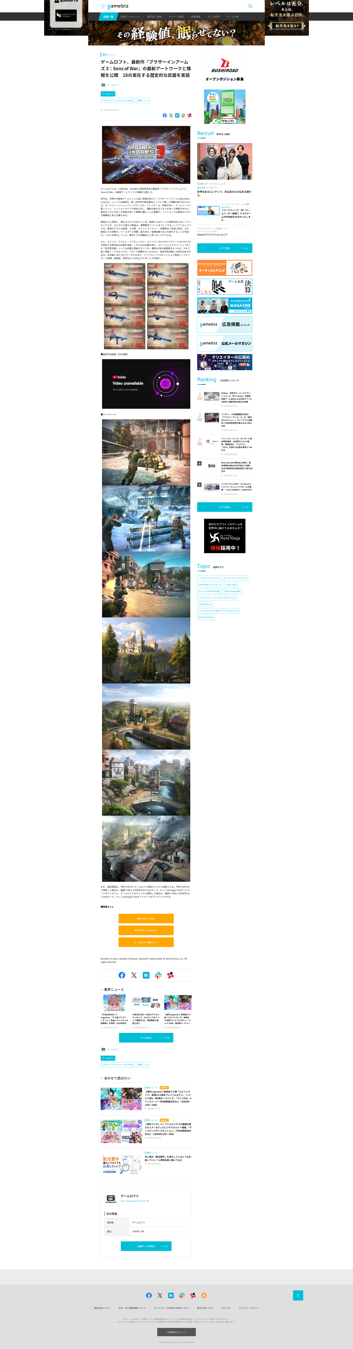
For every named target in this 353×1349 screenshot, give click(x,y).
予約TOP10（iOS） (146, 918)
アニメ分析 (233, 16)
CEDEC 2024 (231, 584)
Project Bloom (205, 604)
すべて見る (146, 1037)
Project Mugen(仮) (232, 591)
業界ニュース (109, 54)
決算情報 (195, 16)
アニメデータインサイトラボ (235, 578)
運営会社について (102, 1307)
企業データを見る (146, 1246)
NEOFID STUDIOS (206, 617)
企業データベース (130, 16)
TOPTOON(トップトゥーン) (210, 584)
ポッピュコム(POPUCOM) (209, 591)
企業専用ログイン (175, 1332)
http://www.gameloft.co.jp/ (133, 1200)
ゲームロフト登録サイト (146, 942)
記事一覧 (108, 16)
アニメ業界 (213, 16)
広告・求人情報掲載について (132, 1307)
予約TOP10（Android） (146, 930)
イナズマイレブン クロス (209, 578)
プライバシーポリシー (249, 1307)
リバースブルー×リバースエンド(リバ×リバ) (217, 597)
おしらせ (226, 1307)
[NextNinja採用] (224, 536)
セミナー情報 (176, 16)
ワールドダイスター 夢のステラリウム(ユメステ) (218, 610)
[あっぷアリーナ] (224, 106)
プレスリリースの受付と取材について (171, 1307)
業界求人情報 (154, 16)
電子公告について (205, 1307)
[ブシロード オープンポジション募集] (224, 69)
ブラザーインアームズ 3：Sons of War (117, 100)
